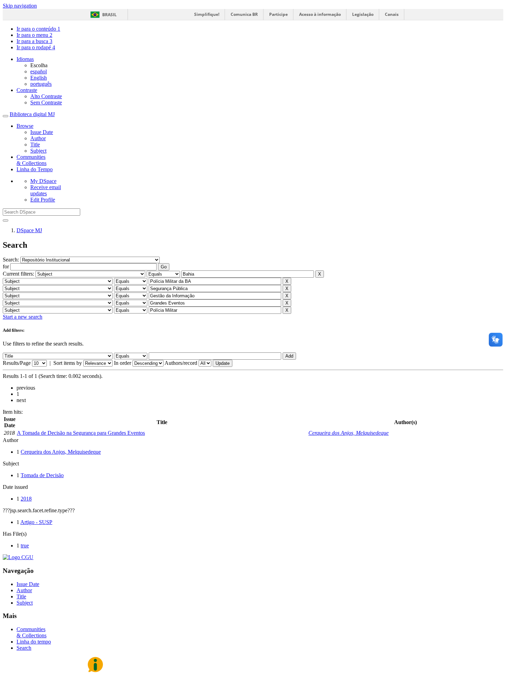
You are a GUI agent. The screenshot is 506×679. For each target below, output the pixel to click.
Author (38, 138)
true (25, 545)
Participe (278, 14)
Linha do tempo (34, 642)
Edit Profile (42, 200)
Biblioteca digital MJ (32, 114)
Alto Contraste (46, 96)
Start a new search (22, 317)
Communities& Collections (31, 160)
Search (24, 648)
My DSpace (43, 181)
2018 (26, 499)
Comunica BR (244, 14)
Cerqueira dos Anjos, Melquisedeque (348, 433)
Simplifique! (206, 14)
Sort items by (67, 363)
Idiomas (25, 59)
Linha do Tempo (35, 169)
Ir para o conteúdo (38, 29)
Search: (11, 260)
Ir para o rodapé (36, 47)
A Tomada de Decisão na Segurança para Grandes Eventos (81, 433)
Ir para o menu (34, 35)
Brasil (109, 15)
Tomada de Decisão (42, 475)
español (38, 71)
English (38, 78)
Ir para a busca (34, 41)
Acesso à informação (320, 14)
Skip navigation (20, 6)
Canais (392, 14)
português (41, 84)
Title (35, 144)
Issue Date (41, 132)
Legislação (362, 14)
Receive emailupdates (45, 190)
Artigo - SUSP (36, 522)
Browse (25, 126)
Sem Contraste (46, 102)
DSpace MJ (29, 230)
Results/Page (17, 363)
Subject (38, 151)
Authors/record (181, 363)
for (6, 266)
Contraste (27, 90)
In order (122, 363)
